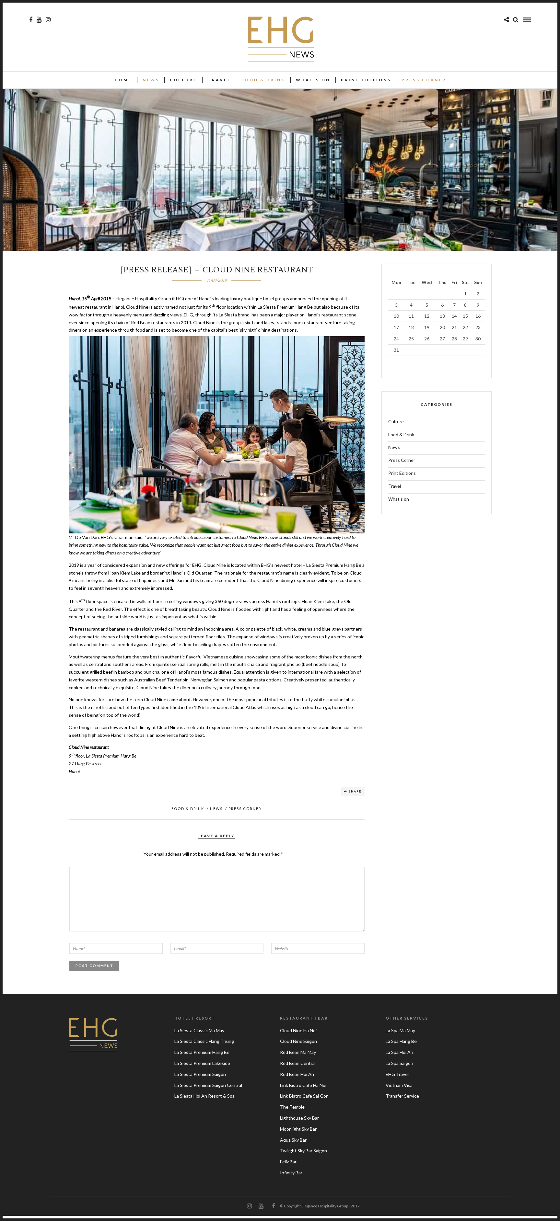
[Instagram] (48, 20)
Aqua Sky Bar (293, 1140)
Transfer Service (402, 1096)
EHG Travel (397, 1074)
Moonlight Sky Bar (298, 1129)
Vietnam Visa (399, 1085)
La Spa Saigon (399, 1063)
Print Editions (366, 79)
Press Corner (424, 79)
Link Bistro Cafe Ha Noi (303, 1085)
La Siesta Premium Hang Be (201, 1052)
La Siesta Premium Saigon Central (208, 1085)
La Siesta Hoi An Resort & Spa (204, 1096)
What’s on (313, 79)
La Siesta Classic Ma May (199, 1030)
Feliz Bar (288, 1161)
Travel (219, 79)
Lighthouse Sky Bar (299, 1118)
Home (123, 79)
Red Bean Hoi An (297, 1074)
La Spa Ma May (400, 1030)
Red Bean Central (298, 1063)
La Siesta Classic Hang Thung (204, 1041)
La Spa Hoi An (399, 1052)
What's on (398, 499)
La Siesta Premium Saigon (200, 1074)
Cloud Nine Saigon (298, 1041)
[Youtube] (39, 20)
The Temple (292, 1107)
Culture (183, 79)
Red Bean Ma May (298, 1052)
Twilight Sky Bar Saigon (303, 1150)
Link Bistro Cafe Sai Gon (304, 1096)
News (151, 79)
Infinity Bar (291, 1172)
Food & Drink (263, 79)
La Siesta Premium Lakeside (202, 1063)
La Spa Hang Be (401, 1041)
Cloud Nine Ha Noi (298, 1030)
